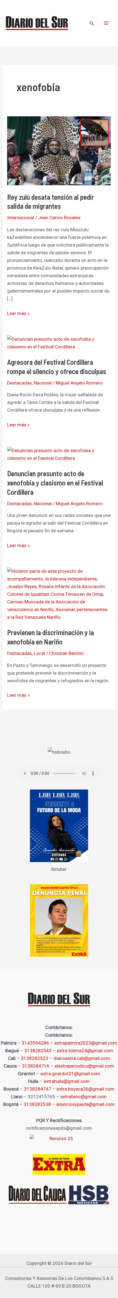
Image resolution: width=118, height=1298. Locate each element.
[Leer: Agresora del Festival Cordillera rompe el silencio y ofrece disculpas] (59, 342)
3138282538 (37, 1104)
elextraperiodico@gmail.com (84, 1066)
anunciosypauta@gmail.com (85, 1104)
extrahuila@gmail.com (67, 1081)
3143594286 (35, 1043)
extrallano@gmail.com (83, 1096)
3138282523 (34, 1058)
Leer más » (18, 313)
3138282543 (38, 1050)
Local (39, 653)
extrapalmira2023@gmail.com (85, 1043)
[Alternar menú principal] (106, 23)
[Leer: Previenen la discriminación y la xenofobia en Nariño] (59, 593)
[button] (91, 23)
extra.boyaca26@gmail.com (85, 1089)
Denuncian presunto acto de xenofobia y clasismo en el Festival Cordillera (55, 482)
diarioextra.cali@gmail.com (82, 1058)
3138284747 (37, 1089)
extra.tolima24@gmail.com (85, 1050)
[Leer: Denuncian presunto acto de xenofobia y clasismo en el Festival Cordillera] (59, 453)
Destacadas (19, 383)
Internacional (20, 217)
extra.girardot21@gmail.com (70, 1073)
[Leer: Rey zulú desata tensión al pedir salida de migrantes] (59, 150)
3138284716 (35, 1066)
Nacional (43, 383)
